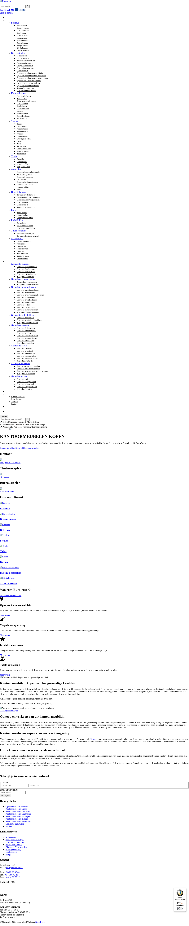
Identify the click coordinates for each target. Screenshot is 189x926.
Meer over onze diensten (10, 595)
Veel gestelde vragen (15, 839)
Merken (9, 826)
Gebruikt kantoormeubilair (27, 448)
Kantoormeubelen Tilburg (17, 819)
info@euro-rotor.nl (14, 867)
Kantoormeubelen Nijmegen (18, 816)
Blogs (8, 854)
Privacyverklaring (13, 849)
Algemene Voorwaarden (16, 847)
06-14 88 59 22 (13, 877)
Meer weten (5, 615)
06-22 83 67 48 (13, 872)
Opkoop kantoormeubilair (17, 806)
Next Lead (40, 922)
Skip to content (6, 13)
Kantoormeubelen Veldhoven (18, 821)
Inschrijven (5, 795)
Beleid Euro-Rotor (14, 844)
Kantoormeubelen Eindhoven (18, 814)
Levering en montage (15, 842)
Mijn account (11, 837)
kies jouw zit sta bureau (10, 462)
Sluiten (4, 416)
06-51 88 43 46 (11, 875)
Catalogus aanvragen (9, 710)
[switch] (180, 908)
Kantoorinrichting (7, 448)
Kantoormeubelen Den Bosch (19, 811)
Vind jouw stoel (7, 491)
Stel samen (4, 477)
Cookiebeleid (11, 852)
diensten (93, 739)
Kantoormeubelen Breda (16, 809)
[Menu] (184, 889)
